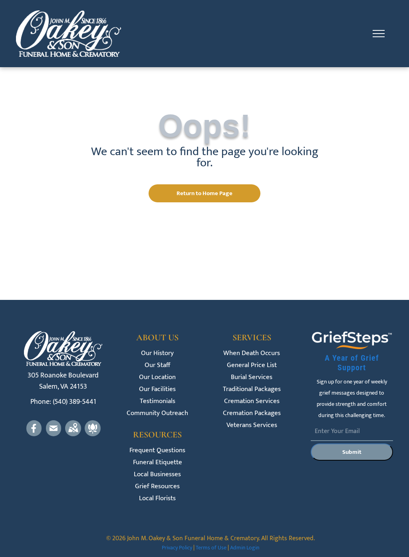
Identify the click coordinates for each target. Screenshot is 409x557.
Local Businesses (157, 474)
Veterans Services (251, 425)
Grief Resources (157, 486)
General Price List (252, 365)
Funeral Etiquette (157, 462)
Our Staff (157, 365)
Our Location (157, 377)
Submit (351, 452)
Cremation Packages (252, 413)
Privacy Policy (177, 547)
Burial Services (251, 377)
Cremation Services (252, 401)
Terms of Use (211, 547)
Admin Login (244, 547)
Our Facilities (157, 389)
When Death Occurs (251, 353)
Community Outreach (157, 413)
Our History (157, 353)
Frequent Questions (157, 450)
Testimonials (157, 401)
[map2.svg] (73, 434)
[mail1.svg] (53, 434)
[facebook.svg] (34, 434)
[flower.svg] (93, 434)
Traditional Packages (252, 389)
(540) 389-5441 (74, 402)
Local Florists (157, 498)
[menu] (378, 33)
